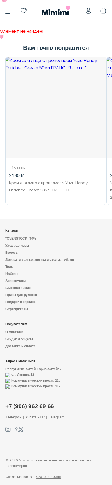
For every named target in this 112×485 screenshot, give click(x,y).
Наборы (11, 274)
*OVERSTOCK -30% (20, 238)
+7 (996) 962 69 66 (29, 406)
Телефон (13, 417)
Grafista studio (48, 476)
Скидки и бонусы (19, 339)
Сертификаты (16, 309)
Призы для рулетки (21, 295)
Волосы (11, 253)
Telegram (57, 417)
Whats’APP (35, 417)
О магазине (14, 332)
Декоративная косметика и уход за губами (39, 260)
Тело (9, 267)
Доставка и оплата (20, 346)
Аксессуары (15, 281)
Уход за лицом (17, 246)
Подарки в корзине (20, 302)
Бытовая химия (18, 288)
